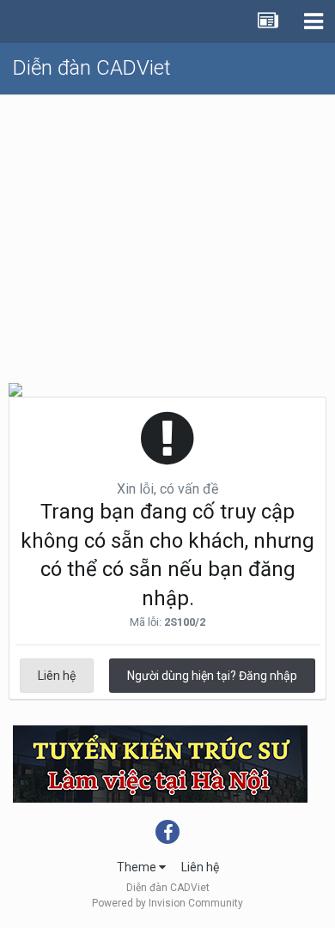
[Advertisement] (167, 232)
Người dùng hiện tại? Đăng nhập (212, 675)
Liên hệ (57, 675)
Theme (138, 867)
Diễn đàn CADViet (92, 68)
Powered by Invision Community (167, 903)
